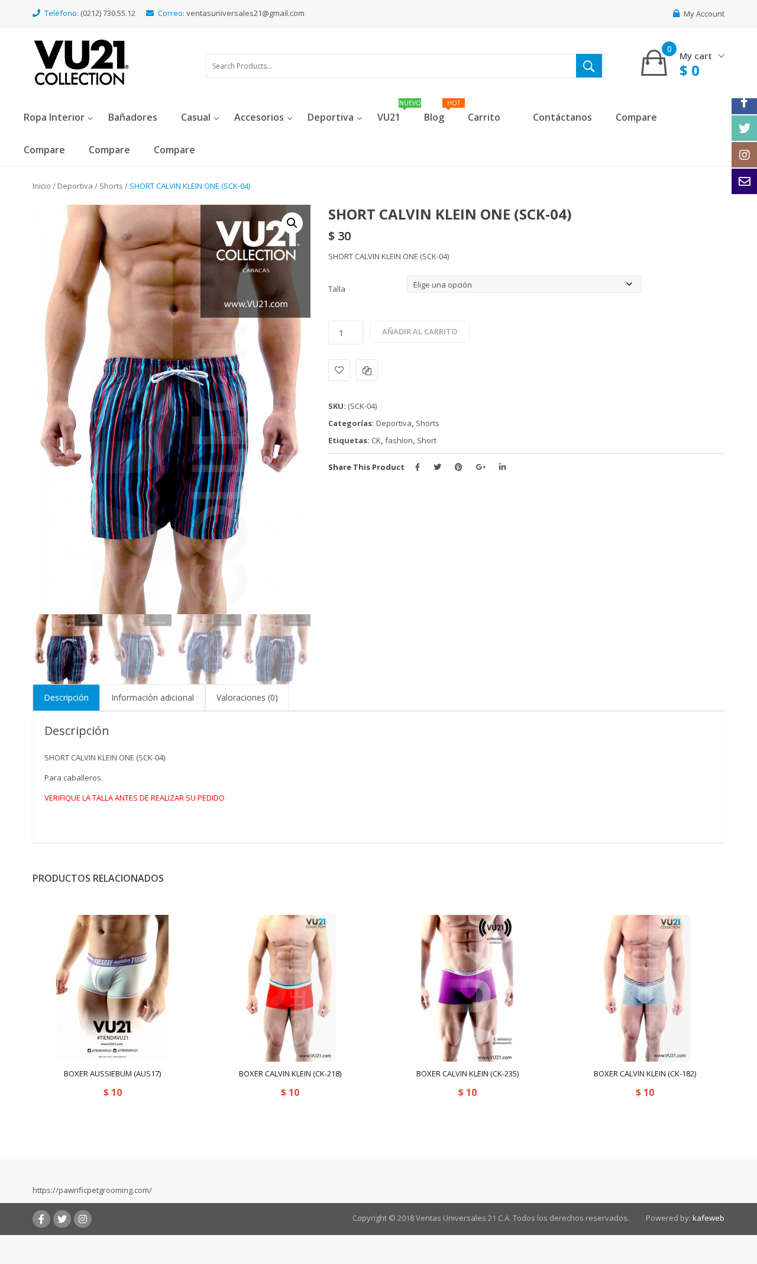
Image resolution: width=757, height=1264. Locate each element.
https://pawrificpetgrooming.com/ (92, 1190)
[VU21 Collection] (81, 61)
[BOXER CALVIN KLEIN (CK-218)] (289, 988)
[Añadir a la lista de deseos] (339, 370)
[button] (292, 223)
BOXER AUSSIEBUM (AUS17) (112, 1073)
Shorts (111, 185)
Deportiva (75, 185)
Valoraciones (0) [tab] (247, 697)
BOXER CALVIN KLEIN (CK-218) (290, 1073)
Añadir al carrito (419, 331)
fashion (399, 440)
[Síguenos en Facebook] (744, 101)
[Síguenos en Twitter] (744, 128)
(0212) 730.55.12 (107, 13)
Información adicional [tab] (152, 697)
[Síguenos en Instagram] (744, 154)
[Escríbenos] (744, 181)
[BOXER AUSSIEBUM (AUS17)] (112, 988)
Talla (336, 288)
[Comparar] (367, 370)
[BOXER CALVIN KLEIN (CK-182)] (644, 988)
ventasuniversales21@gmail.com (245, 13)
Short (426, 440)
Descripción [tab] (66, 697)
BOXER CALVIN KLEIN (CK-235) (467, 1073)
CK (376, 440)
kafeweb (708, 1218)
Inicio (42, 185)
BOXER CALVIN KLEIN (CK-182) (645, 1073)
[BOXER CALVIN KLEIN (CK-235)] (467, 988)
